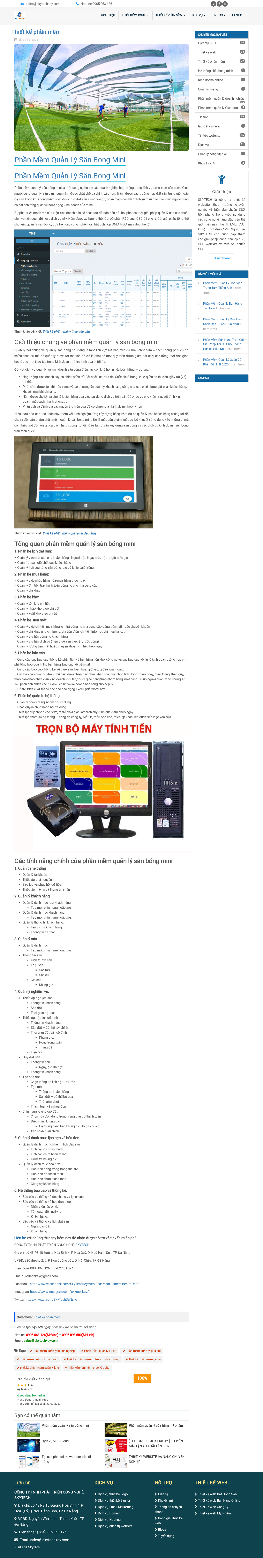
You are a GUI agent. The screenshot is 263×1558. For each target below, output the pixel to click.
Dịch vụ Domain (109, 1513)
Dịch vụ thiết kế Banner (114, 1501)
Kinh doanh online (221, 80)
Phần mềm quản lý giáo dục (143, 1350)
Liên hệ (237, 15)
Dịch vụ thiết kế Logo (113, 1494)
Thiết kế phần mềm (169, 15)
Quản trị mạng (221, 89)
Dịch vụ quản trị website (115, 1526)
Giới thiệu (108, 15)
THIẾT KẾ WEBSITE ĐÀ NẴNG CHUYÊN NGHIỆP (157, 1459)
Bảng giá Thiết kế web (168, 1520)
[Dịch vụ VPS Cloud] (29, 1445)
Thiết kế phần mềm (36, 32)
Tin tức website (221, 136)
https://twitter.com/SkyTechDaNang (51, 1299)
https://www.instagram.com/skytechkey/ (59, 1292)
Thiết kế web (221, 52)
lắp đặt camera (221, 126)
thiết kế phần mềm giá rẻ (144, 1359)
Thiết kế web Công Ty (213, 1507)
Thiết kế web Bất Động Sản (217, 1494)
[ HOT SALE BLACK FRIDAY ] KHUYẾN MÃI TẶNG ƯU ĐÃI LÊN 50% (156, 1443)
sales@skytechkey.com (43, 4)
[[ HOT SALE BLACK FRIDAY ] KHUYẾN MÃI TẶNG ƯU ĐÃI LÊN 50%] (117, 1445)
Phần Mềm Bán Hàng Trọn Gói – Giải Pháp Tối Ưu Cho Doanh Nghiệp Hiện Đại (224, 344)
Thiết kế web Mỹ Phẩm (214, 1513)
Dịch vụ (197, 15)
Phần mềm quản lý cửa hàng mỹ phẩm (156, 1425)
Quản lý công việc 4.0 (221, 154)
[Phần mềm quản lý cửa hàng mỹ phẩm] (117, 1430)
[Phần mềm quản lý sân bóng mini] (29, 1430)
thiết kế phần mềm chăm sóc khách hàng (93, 1359)
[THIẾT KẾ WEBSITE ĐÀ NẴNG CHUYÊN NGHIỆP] (117, 1461)
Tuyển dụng (166, 1536)
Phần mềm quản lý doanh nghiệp (53, 1350)
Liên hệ (20, 1238)
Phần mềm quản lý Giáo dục (221, 108)
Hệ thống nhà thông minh (221, 71)
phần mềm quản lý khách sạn (38, 1359)
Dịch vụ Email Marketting (115, 1507)
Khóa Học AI (221, 163)
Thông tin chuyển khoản (168, 1509)
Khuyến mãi (166, 1501)
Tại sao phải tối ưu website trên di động (66, 1459)
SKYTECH (82, 1245)
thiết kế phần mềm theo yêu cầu (89, 1367)
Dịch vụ (221, 145)
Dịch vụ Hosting (109, 1520)
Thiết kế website (134, 15)
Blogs (162, 1529)
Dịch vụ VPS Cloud (55, 1441)
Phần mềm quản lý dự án (100, 1350)
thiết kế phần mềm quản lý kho (39, 1367)
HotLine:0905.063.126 (96, 4)
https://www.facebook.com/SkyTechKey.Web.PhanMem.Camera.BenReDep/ (84, 1284)
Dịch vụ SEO (221, 43)
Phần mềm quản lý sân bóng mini (65, 1425)
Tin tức (217, 15)
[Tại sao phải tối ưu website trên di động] (29, 1461)
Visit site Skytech (27, 1547)
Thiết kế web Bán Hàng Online (219, 1501)
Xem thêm (222, 258)
